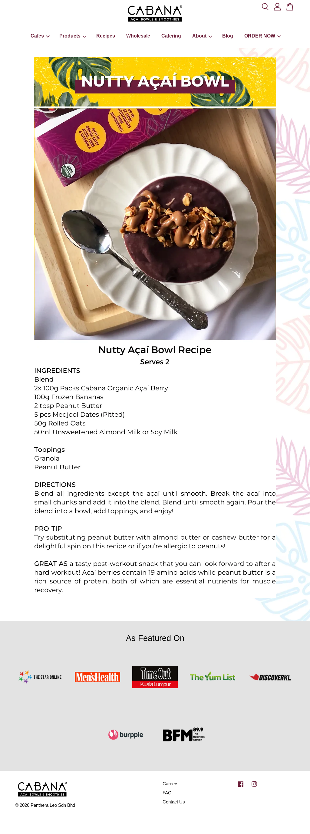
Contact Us (174, 801)
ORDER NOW (259, 35)
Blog (227, 35)
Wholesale (138, 35)
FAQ (167, 792)
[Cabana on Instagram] (254, 786)
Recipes (105, 35)
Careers (171, 783)
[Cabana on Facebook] (240, 786)
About (199, 35)
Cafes (37, 35)
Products (70, 35)
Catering (171, 35)
